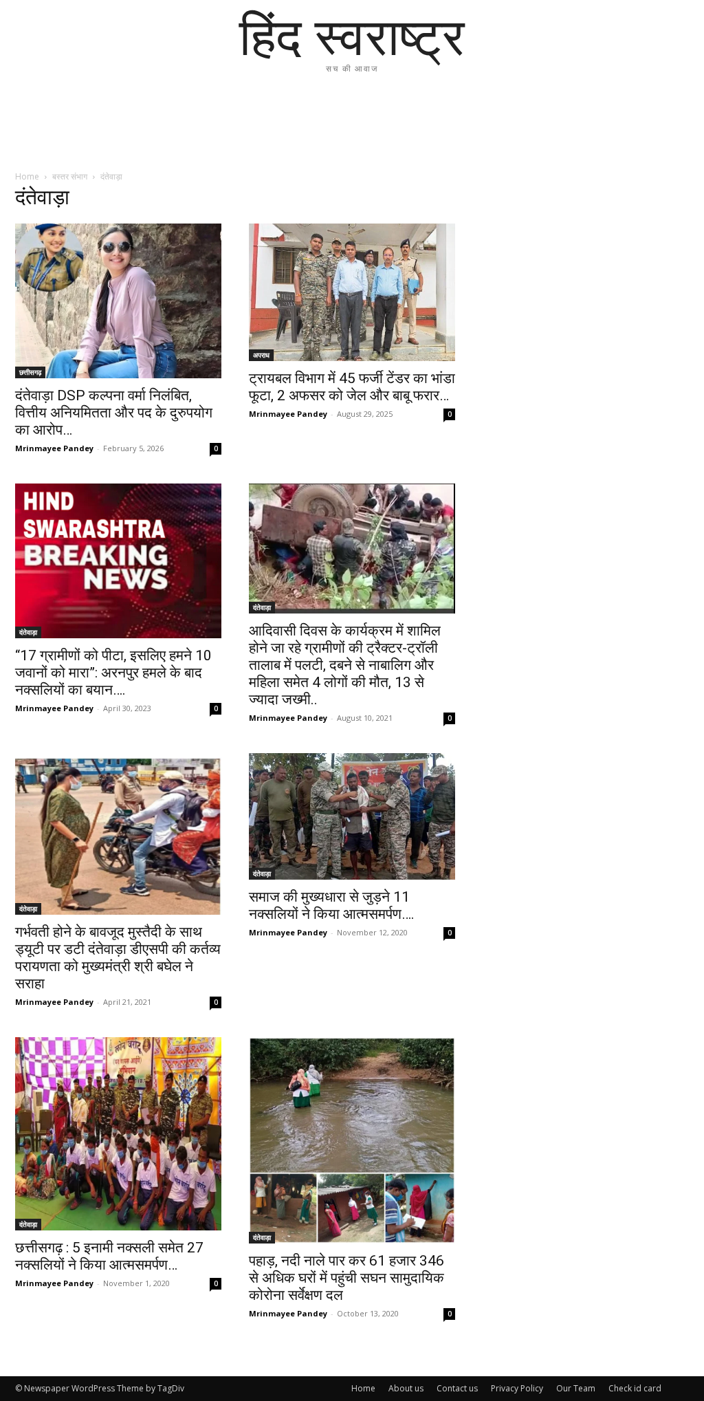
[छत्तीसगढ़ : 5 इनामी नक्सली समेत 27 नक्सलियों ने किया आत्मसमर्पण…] (118, 1134)
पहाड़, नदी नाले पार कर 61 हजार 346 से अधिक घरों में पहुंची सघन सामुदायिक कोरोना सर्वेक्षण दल (346, 1277)
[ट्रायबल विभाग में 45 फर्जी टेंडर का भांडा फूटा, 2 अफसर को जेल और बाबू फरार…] (352, 292)
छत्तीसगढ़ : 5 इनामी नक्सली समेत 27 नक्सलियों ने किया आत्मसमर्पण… (109, 1256)
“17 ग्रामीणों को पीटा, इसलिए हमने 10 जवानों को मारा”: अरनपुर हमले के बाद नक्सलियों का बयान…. (113, 672)
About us (406, 1388)
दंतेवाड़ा (28, 632)
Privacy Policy (517, 1388)
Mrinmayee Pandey (54, 448)
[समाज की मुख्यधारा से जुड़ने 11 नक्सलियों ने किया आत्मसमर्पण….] (352, 816)
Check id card (634, 1388)
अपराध (261, 355)
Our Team (575, 1388)
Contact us (457, 1388)
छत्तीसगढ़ (30, 372)
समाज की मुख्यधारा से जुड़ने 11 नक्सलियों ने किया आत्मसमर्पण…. (332, 905)
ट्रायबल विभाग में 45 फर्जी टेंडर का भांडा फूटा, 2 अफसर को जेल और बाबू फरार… (352, 387)
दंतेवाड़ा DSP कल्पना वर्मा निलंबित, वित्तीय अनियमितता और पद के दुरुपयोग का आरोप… (113, 412)
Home (27, 176)
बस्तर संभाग (69, 176)
